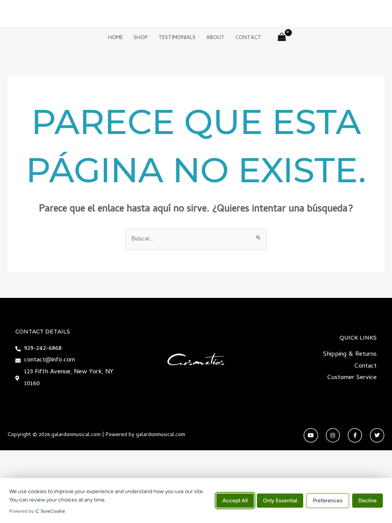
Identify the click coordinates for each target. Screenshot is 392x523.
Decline (367, 500)
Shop (141, 38)
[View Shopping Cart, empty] (282, 38)
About (215, 38)
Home (115, 38)
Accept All (235, 500)
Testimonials (177, 38)
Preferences (328, 500)
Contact (248, 38)
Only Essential (280, 500)
